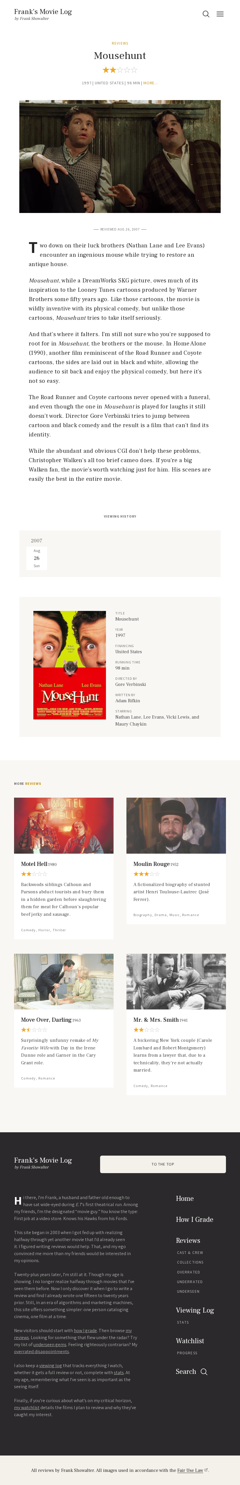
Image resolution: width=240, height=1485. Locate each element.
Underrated (190, 1282)
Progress (187, 1353)
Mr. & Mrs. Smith (160, 1019)
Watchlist (190, 1341)
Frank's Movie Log (43, 11)
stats (119, 1372)
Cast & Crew (190, 1252)
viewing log (50, 1365)
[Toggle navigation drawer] (220, 14)
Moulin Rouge (156, 864)
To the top (163, 1164)
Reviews (120, 43)
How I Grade (194, 1219)
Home (185, 1198)
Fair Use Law (190, 1470)
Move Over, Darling (51, 1019)
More (27, 784)
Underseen (188, 1291)
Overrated (188, 1272)
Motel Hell (39, 864)
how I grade (85, 1330)
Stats (183, 1322)
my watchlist (27, 1407)
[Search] (206, 14)
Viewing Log (195, 1310)
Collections (190, 1262)
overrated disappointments (41, 1351)
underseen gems (49, 1344)
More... (150, 83)
